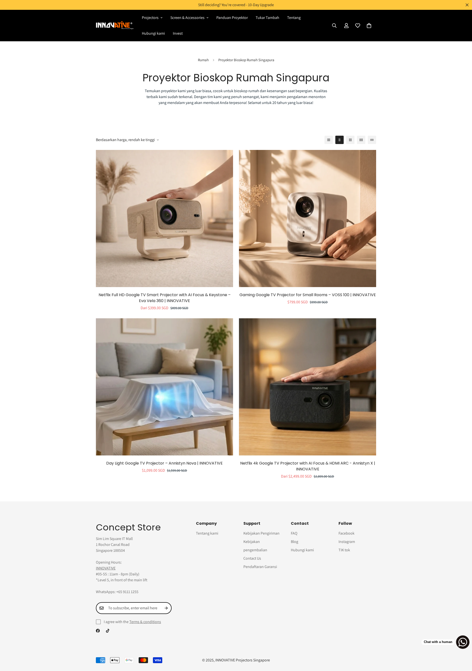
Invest (178, 33)
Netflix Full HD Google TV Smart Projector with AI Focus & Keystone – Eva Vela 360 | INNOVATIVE (165, 298)
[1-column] (328, 140)
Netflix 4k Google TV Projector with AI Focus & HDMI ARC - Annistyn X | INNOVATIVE (307, 466)
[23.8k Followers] (108, 631)
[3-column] (350, 140)
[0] (369, 25)
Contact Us (252, 558)
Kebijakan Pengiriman (261, 533)
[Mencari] (334, 25)
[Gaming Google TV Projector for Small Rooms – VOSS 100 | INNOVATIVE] (307, 218)
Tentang (294, 17)
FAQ (294, 533)
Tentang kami (207, 533)
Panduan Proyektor (232, 17)
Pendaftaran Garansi (260, 566)
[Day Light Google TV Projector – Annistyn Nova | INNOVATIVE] (164, 386)
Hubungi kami (153, 33)
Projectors (150, 17)
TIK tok (344, 550)
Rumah (203, 60)
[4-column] (361, 140)
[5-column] (372, 140)
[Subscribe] (166, 608)
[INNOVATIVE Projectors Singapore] (115, 25)
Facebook (346, 533)
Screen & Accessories (187, 17)
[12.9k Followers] (98, 631)
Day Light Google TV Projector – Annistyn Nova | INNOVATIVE (164, 463)
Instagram (347, 541)
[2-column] (339, 140)
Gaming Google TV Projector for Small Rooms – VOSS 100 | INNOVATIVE (307, 295)
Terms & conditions (145, 621)
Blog (294, 541)
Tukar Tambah (267, 17)
